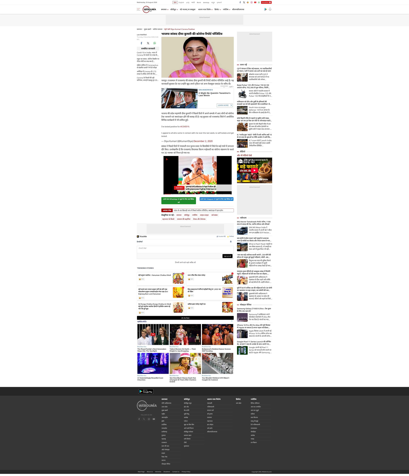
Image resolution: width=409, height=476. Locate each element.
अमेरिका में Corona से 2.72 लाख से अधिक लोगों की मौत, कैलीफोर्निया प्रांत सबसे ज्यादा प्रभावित (146, 72)
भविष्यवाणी (210, 407)
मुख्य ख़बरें (147, 29)
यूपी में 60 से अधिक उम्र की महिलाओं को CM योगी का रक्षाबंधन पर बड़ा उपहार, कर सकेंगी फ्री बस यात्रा (254, 289)
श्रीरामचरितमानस (238, 9)
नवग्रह (252, 439)
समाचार (163, 9)
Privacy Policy (186, 472)
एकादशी (209, 403)
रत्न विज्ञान (254, 442)
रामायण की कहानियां (183, 219)
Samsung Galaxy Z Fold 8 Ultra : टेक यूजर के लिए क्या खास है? (254, 309)
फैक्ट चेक (164, 457)
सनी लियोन (187, 439)
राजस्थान (164, 442)
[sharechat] (247, 2)
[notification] (270, 9)
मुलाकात (186, 446)
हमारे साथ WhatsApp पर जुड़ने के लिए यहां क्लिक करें (178, 200)
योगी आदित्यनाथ (166, 403)
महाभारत (210, 421)
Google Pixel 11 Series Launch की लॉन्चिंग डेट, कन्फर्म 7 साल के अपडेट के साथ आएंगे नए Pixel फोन (254, 342)
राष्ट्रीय (163, 414)
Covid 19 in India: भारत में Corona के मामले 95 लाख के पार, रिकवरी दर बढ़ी (147, 53)
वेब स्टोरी (186, 410)
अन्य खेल (238, 403)
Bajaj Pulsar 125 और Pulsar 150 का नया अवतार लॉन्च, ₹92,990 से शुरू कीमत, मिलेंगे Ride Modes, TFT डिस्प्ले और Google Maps (254, 86)
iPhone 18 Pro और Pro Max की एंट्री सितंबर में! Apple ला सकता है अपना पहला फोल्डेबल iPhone (253, 326)
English (181, 2)
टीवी (185, 442)
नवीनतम (243, 217)
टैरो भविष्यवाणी (255, 424)
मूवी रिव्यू (186, 414)
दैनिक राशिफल (255, 403)
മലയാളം (206, 2)
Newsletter (265, 2)
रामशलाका (254, 428)
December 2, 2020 (203, 141)
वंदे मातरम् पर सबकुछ (187, 9)
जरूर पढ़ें (243, 64)
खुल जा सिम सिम (189, 424)
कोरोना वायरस (157, 29)
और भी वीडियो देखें (244, 155)
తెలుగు (199, 2)
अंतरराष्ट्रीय (165, 417)
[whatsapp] (155, 43)
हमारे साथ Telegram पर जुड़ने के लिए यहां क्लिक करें (216, 199)
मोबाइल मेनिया (245, 304)
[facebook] (240, 2)
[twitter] (244, 2)
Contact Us (175, 472)
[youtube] (255, 2)
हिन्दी (175, 2)
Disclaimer (166, 472)
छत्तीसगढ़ (164, 432)
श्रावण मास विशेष (204, 9)
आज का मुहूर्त (255, 410)
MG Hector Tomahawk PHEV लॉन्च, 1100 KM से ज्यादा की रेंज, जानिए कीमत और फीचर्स (254, 222)
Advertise (158, 472)
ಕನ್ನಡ (213, 2)
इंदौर (163, 421)
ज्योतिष (225, 9)
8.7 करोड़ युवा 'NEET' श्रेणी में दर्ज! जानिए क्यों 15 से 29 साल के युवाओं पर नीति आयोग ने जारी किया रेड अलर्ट (254, 135)
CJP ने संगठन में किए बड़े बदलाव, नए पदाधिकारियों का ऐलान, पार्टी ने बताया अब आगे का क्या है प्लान (254, 69)
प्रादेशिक (164, 424)
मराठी (193, 2)
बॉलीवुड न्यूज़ (188, 403)
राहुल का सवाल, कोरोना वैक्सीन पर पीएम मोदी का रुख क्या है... (148, 59)
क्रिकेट (217, 9)
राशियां (253, 414)
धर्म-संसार (214, 215)
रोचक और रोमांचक (199, 219)
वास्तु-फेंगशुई (254, 421)
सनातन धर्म (210, 410)
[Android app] (145, 391)
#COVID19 (184, 126)
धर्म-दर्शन (209, 428)
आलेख (186, 417)
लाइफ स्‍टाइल (204, 215)
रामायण (209, 417)
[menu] (139, 9)
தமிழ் (187, 2)
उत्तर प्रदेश (164, 407)
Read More (179, 188)
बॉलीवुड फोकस (188, 432)
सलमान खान (187, 435)
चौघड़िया (253, 432)
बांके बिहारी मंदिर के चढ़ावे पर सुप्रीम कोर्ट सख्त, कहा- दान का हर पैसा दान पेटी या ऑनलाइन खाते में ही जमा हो (254, 119)
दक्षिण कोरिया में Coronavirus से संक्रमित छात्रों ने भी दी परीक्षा (147, 66)
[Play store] (266, 9)
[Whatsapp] (259, 2)
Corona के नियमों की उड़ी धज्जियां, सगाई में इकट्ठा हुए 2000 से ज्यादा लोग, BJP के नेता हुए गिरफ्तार (148, 78)
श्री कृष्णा (210, 414)
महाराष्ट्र (164, 439)
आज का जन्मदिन (256, 407)
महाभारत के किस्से (168, 219)
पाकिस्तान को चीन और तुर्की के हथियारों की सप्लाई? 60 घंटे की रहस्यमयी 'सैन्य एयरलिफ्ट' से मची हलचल (253, 102)
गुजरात (164, 435)
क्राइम (163, 453)
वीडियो (242, 151)
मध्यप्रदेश (164, 428)
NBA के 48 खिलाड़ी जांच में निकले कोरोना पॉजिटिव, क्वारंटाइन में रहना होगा (198, 210)
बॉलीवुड (173, 9)
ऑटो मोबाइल (165, 449)
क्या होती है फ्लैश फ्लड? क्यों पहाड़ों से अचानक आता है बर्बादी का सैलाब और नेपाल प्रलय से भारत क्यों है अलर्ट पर (254, 239)
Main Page (141, 472)
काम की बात (165, 446)
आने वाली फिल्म (189, 428)
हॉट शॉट (186, 407)
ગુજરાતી (219, 2)
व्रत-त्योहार (210, 424)
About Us (150, 472)
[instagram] (251, 2)
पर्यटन (186, 421)
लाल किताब (254, 417)
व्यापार (164, 460)
